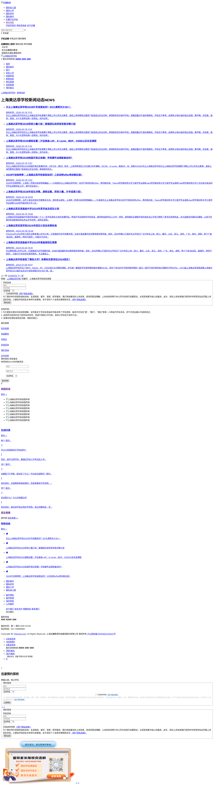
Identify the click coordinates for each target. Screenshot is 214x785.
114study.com (19, 634)
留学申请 (10, 598)
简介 (8, 70)
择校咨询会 (21, 25)
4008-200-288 (23, 59)
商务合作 (18, 609)
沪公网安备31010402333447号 (101, 634)
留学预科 (10, 595)
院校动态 (5, 523)
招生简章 (5, 512)
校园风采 (10, 76)
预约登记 (10, 87)
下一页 (21, 275)
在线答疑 (10, 85)
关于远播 (31, 25)
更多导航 (10, 22)
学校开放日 (11, 25)
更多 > (4, 394)
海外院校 (10, 601)
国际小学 (10, 10)
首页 (8, 64)
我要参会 (27, 609)
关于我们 (10, 609)
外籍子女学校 (12, 19)
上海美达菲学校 (8, 92)
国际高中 (10, 16)
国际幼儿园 (11, 7)
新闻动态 (10, 79)
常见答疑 (10, 82)
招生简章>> (13, 518)
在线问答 (5, 430)
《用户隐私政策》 (26, 293)
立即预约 (7, 703)
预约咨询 (7, 303)
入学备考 (10, 604)
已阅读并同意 (20, 293)
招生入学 (10, 73)
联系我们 (36, 609)
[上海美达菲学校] (9, 56)
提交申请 (5, 381)
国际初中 (10, 13)
